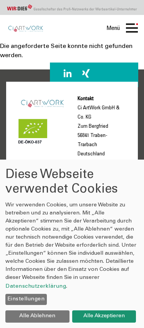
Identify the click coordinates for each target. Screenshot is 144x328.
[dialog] (72, 244)
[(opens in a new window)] (67, 73)
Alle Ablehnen (37, 316)
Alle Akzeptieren (104, 316)
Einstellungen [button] (26, 299)
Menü (113, 28)
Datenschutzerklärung (35, 286)
